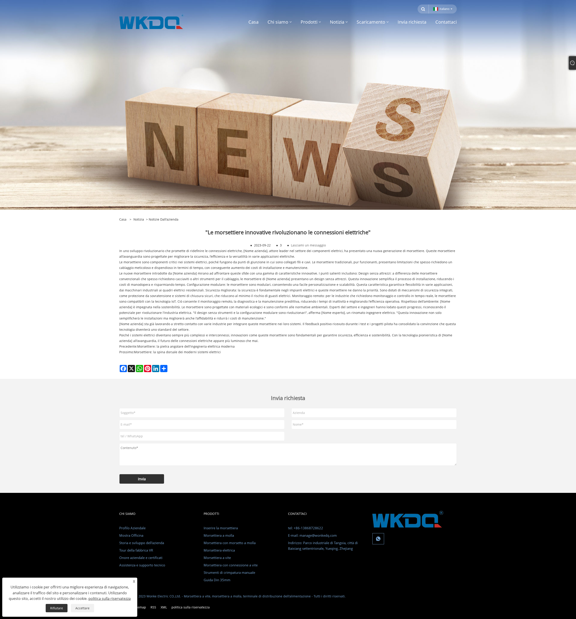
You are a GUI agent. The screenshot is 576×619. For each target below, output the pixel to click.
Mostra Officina (131, 535)
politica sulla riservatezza (190, 607)
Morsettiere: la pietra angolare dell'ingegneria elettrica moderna (186, 346)
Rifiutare (56, 608)
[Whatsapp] (378, 538)
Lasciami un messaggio (308, 245)
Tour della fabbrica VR (136, 550)
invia (142, 478)
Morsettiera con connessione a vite (231, 565)
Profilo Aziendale (132, 528)
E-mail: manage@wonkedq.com (312, 535)
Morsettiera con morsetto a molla (230, 543)
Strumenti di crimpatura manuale (229, 572)
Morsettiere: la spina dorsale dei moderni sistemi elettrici (177, 352)
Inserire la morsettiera (221, 528)
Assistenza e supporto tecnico (142, 565)
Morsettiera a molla (219, 535)
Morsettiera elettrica (219, 550)
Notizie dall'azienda (163, 219)
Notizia (138, 219)
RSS (153, 607)
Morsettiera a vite (217, 557)
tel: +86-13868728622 (305, 528)
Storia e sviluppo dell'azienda (141, 543)
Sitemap (140, 607)
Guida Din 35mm (217, 580)
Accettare (82, 608)
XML (164, 607)
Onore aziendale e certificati (140, 557)
